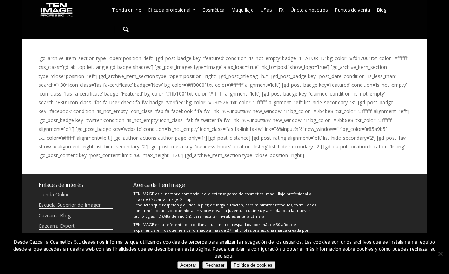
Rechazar (214, 265)
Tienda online (126, 10)
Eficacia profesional (169, 10)
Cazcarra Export (57, 226)
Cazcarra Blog (55, 215)
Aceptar (188, 265)
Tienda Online (54, 194)
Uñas (266, 10)
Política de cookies (253, 265)
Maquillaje (243, 10)
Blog (381, 10)
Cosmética (213, 10)
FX (281, 10)
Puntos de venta (352, 10)
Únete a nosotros (309, 10)
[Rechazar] (440, 253)
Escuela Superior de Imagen (70, 205)
